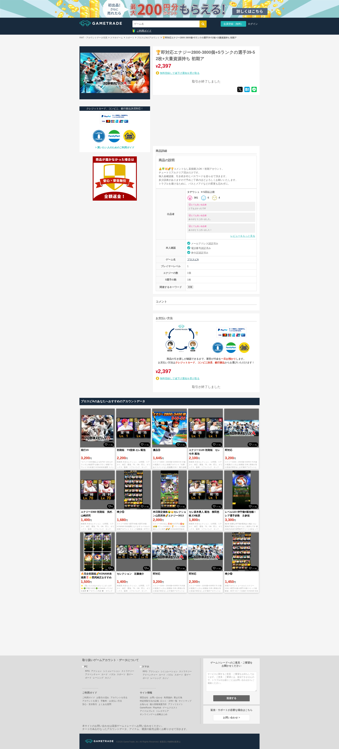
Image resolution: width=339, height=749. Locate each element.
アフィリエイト (175, 704)
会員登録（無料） (233, 23)
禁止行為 (178, 697)
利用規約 (168, 697)
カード (104, 674)
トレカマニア (162, 711)
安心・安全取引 (89, 704)
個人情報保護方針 (158, 704)
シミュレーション (111, 671)
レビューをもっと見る (242, 236)
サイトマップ (185, 701)
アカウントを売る (119, 697)
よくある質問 (105, 704)
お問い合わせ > (231, 717)
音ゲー (130, 674)
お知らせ (144, 704)
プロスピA (193, 259)
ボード (88, 678)
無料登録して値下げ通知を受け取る (180, 73)
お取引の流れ (102, 697)
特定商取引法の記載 (149, 701)
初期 (190, 287)
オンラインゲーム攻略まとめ (153, 714)
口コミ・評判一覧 (168, 701)
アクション (96, 671)
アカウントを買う (90, 701)
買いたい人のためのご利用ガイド (115, 147)
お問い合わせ (156, 697)
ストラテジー (127, 671)
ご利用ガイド (144, 30)
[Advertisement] (179, 120)
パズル (112, 674)
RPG (87, 671)
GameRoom (145, 707)
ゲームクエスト (170, 707)
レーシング (98, 678)
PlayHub (157, 707)
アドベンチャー (92, 674)
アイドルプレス (147, 711)
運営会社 (144, 697)
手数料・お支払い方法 (111, 701)
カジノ (108, 678)
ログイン (253, 23)
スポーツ (121, 674)
